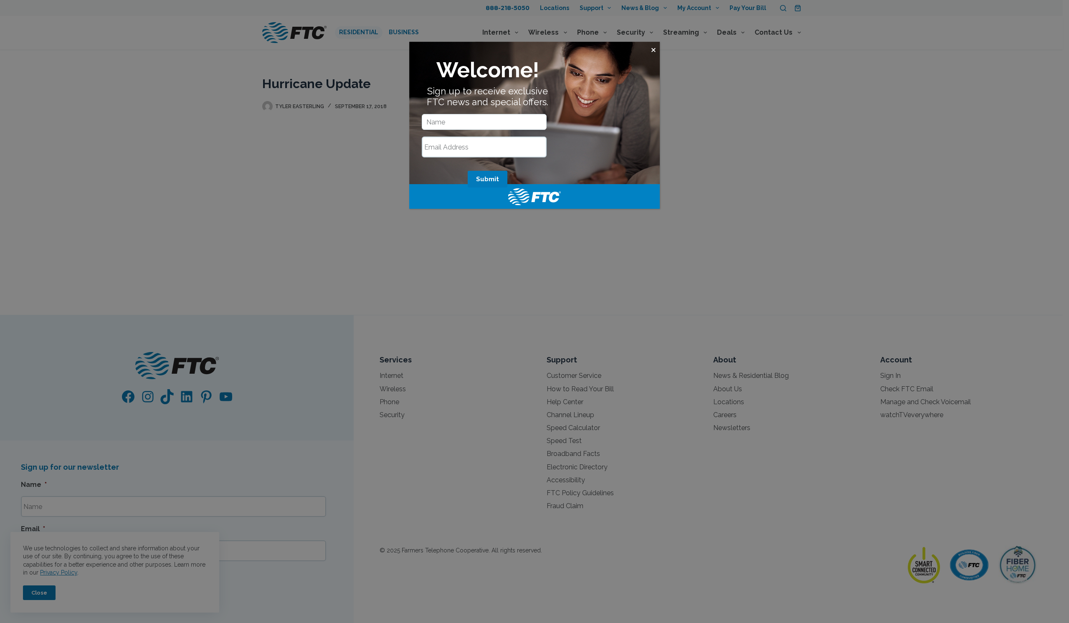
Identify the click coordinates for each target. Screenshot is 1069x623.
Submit (487, 179)
